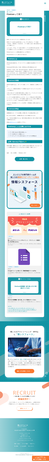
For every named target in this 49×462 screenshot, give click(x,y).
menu (45, 3)
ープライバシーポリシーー (24, 453)
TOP (8, 153)
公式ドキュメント (13, 122)
